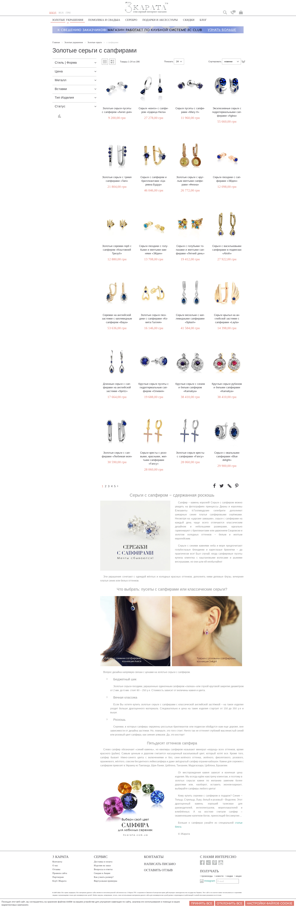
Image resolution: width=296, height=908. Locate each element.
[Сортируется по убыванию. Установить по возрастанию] (243, 61)
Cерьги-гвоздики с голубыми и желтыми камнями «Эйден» (153, 249)
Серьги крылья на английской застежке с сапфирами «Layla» (227, 318)
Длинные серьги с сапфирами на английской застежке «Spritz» (117, 387)
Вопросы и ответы (103, 869)
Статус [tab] (60, 106)
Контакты (57, 861)
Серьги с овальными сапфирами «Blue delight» (226, 456)
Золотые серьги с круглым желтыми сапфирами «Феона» (190, 181)
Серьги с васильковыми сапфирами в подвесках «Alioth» (227, 249)
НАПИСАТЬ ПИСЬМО (160, 864)
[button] (61, 13)
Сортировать (214, 61)
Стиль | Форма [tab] (66, 63)
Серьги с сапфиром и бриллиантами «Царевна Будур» (153, 181)
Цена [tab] (59, 71)
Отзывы (56, 869)
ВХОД (52, 12)
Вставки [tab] (61, 89)
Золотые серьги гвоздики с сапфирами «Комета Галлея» (153, 318)
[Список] (112, 62)
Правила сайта (59, 873)
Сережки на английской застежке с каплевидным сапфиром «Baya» (117, 318)
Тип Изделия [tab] (64, 97)
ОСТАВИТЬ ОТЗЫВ (158, 870)
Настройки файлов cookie (269, 903)
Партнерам (58, 877)
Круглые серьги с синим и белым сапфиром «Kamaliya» (190, 387)
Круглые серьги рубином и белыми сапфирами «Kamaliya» (227, 387)
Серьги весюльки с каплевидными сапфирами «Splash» (190, 318)
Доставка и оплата (103, 861)
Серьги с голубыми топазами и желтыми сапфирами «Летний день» (190, 249)
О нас (55, 865)
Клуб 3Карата (59, 881)
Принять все (201, 903)
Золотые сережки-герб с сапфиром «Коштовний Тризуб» (117, 249)
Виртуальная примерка (105, 881)
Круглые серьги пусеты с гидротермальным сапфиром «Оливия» (153, 387)
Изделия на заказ (102, 865)
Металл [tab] (60, 80)
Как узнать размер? (104, 877)
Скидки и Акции (102, 873)
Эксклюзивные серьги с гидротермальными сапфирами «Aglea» (227, 112)
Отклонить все (230, 903)
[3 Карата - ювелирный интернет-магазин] (146, 5)
